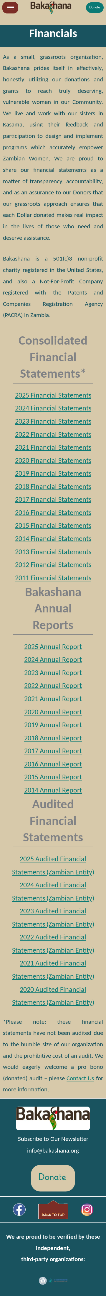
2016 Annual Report (53, 764)
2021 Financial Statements (53, 447)
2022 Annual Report (53, 686)
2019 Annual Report (53, 725)
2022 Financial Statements (53, 435)
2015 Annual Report (53, 777)
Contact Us (80, 1079)
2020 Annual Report (53, 712)
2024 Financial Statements (53, 408)
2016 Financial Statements (53, 513)
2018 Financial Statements (53, 487)
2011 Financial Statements (53, 578)
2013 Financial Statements (53, 552)
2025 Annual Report (53, 647)
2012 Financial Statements (53, 565)
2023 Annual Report (53, 673)
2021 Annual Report (53, 699)
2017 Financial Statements (53, 500)
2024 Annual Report (53, 660)
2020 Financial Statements (53, 461)
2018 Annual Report (53, 738)
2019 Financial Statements (53, 473)
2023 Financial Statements (53, 421)
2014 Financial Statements (53, 539)
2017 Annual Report (53, 751)
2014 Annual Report (53, 790)
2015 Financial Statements (53, 526)
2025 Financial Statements (53, 395)
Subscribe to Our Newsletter (53, 1139)
